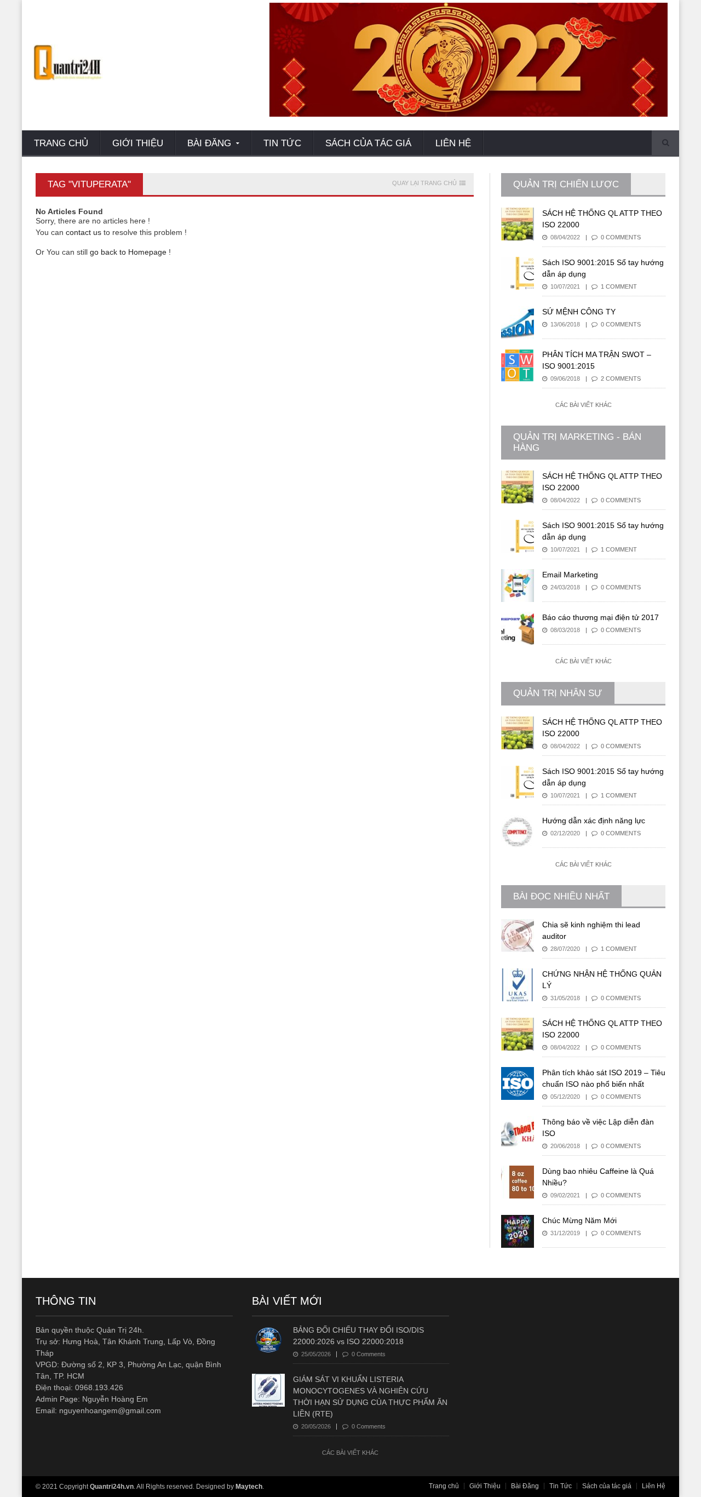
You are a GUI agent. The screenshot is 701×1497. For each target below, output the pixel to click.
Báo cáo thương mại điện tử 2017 (600, 617)
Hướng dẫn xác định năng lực (593, 820)
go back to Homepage (128, 252)
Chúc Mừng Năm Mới (579, 1220)
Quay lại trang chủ (424, 183)
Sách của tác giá (368, 143)
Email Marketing (570, 574)
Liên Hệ (453, 143)
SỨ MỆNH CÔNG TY (579, 311)
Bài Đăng (525, 1486)
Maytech (248, 1486)
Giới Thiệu (137, 143)
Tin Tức (282, 143)
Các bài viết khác (583, 405)
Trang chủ (61, 143)
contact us (83, 232)
